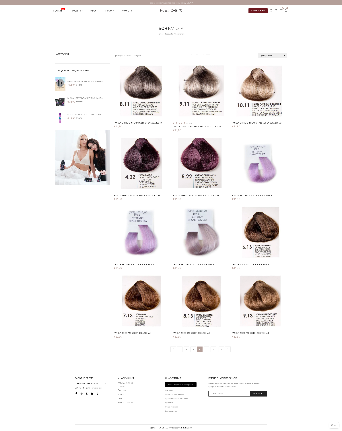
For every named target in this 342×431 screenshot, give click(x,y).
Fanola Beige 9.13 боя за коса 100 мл (250, 333)
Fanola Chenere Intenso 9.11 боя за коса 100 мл (197, 127)
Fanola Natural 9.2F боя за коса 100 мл (134, 264)
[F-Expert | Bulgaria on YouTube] (92, 393)
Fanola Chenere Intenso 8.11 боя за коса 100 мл (138, 123)
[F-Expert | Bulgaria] (82, 157)
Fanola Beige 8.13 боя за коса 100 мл (191, 333)
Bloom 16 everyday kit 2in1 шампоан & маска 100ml (85, 98)
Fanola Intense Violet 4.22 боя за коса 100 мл (137, 195)
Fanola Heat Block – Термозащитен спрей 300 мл (85, 115)
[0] (281, 11)
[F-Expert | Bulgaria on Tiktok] (97, 393)
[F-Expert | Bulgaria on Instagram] (87, 393)
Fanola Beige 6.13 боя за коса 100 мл (250, 264)
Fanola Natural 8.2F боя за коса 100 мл (252, 195)
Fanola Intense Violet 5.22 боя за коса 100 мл (196, 195)
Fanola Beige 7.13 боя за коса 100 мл (132, 333)
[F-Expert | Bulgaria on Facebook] (76, 393)
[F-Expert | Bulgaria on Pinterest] (81, 393)
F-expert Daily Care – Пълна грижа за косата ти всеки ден (85, 81)
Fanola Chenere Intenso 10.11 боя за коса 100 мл (256, 123)
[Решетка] (192, 55)
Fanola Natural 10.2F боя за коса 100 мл (193, 264)
